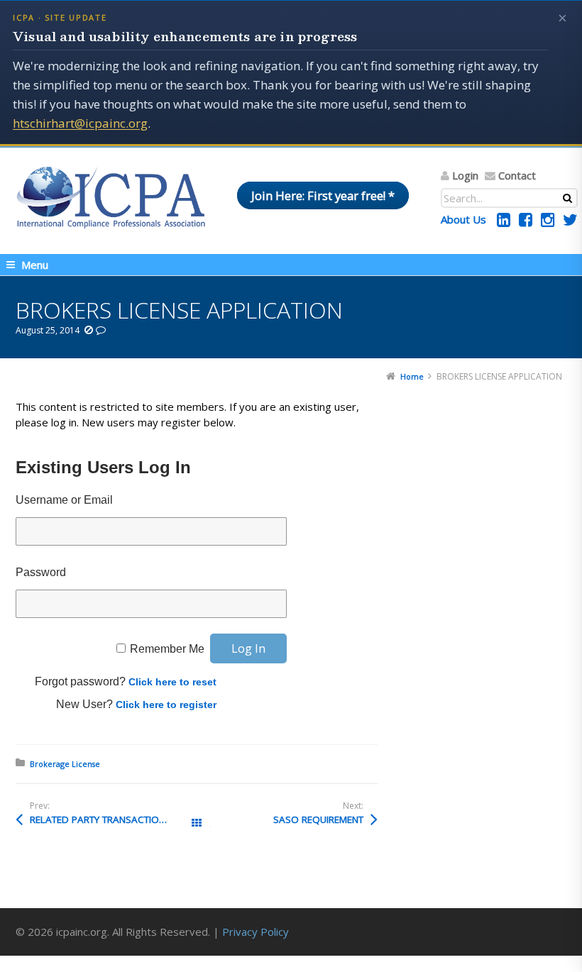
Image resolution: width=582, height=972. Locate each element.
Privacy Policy (255, 931)
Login (465, 175)
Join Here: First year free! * (323, 195)
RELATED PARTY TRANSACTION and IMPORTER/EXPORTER (113, 819)
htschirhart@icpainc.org (80, 123)
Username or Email (64, 500)
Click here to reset (172, 681)
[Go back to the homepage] (110, 197)
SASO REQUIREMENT (318, 819)
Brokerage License (65, 763)
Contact (517, 175)
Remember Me (167, 649)
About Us (463, 219)
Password (41, 572)
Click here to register (166, 704)
